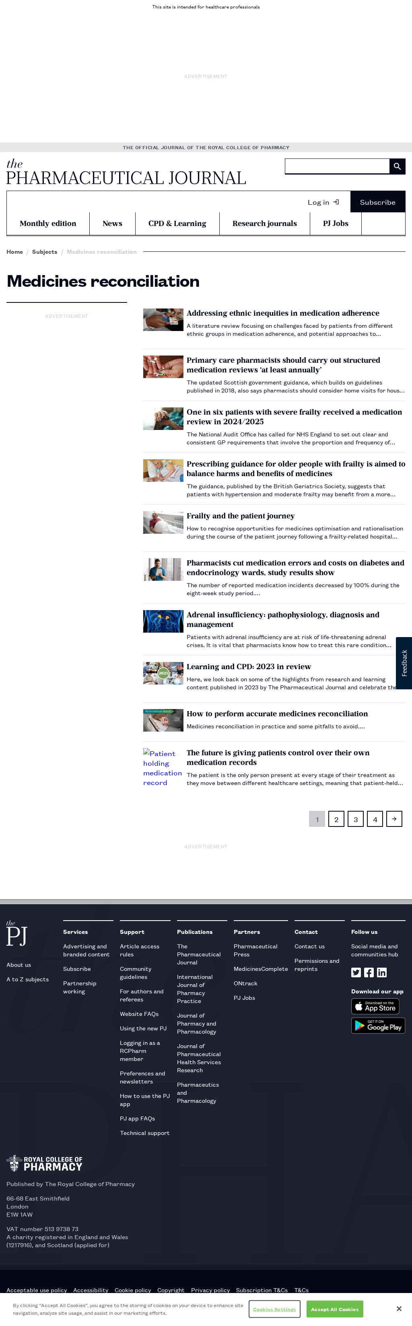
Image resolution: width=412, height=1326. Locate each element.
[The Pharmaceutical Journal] (126, 171)
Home (14, 251)
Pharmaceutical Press (256, 950)
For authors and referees (142, 995)
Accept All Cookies (334, 1309)
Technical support (145, 1132)
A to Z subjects (27, 978)
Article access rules (139, 950)
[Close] (399, 1309)
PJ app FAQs (137, 1118)
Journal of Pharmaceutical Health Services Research (199, 1057)
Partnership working (80, 987)
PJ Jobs (335, 223)
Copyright (171, 1290)
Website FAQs (139, 1013)
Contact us (310, 946)
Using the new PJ (143, 1028)
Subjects (45, 251)
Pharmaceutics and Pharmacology (198, 1092)
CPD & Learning (177, 223)
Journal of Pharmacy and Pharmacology (196, 1023)
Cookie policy (133, 1290)
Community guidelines (135, 972)
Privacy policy (210, 1290)
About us (18, 964)
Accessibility (90, 1290)
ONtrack (246, 983)
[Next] (394, 819)
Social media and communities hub (374, 950)
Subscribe (378, 201)
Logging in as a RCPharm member (140, 1050)
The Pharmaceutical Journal (199, 954)
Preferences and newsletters (142, 1077)
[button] (404, 663)
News (112, 223)
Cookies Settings (274, 1309)
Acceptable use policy (36, 1290)
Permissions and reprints (317, 964)
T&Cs (301, 1290)
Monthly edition (48, 223)
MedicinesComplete (261, 968)
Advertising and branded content (86, 950)
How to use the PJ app (145, 1099)
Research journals (265, 223)
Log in (319, 201)
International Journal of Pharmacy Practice (195, 988)
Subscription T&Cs (262, 1290)
